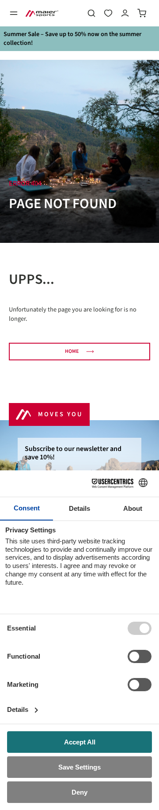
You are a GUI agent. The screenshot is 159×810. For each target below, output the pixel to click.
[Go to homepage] (42, 13)
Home (72, 351)
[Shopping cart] (141, 13)
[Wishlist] (108, 13)
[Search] (91, 13)
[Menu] (14, 13)
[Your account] (125, 13)
